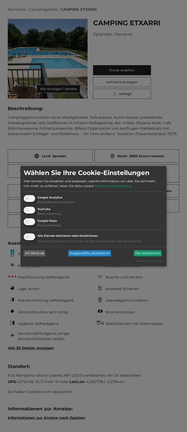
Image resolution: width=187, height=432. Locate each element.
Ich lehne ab (34, 253)
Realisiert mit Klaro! (148, 260)
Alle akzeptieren (147, 253)
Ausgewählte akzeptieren (90, 253)
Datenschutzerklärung (113, 186)
